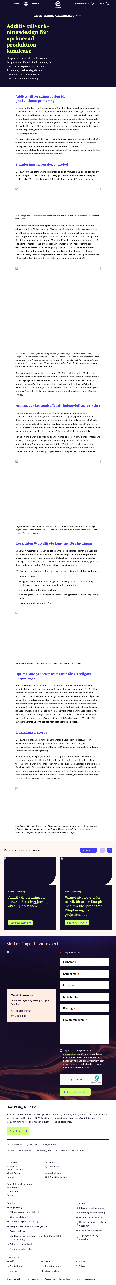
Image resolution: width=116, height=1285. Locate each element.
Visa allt (87, 850)
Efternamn (70, 974)
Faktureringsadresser (85, 1279)
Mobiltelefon (71, 997)
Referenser (49, 15)
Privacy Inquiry (65, 1279)
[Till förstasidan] (58, 4)
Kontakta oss (16, 1131)
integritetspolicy (71, 1053)
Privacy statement (33, 1279)
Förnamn (68, 962)
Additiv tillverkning (65, 15)
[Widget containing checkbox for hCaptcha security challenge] (81, 1079)
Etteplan (38, 15)
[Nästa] (109, 850)
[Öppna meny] (9, 3)
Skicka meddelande (74, 1092)
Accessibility (50, 1279)
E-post (67, 985)
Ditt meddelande (73, 1019)
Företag (68, 1008)
